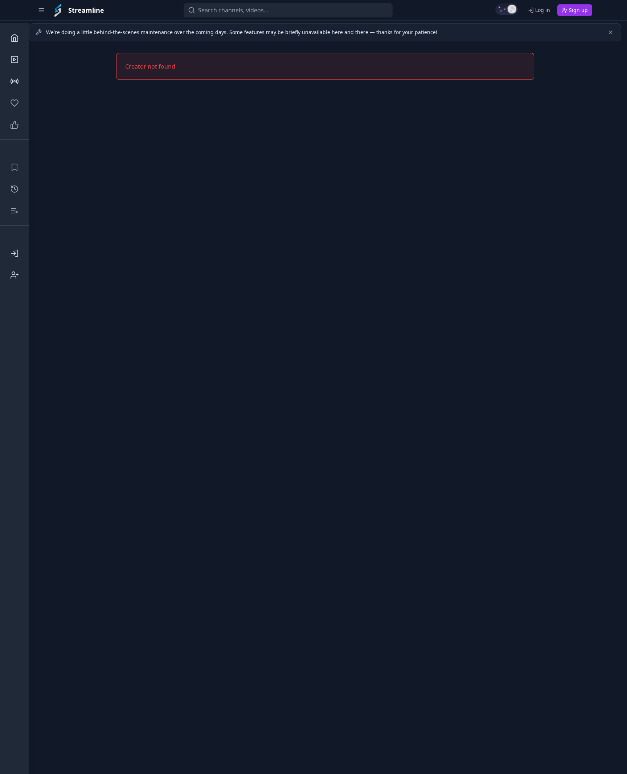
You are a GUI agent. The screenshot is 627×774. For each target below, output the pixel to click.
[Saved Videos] (14, 167)
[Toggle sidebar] (41, 10)
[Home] (14, 38)
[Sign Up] (14, 275)
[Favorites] (14, 103)
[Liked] (14, 125)
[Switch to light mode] (506, 9)
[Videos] (14, 59)
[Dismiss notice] (610, 32)
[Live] (14, 81)
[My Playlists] (14, 211)
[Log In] (14, 253)
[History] (14, 189)
